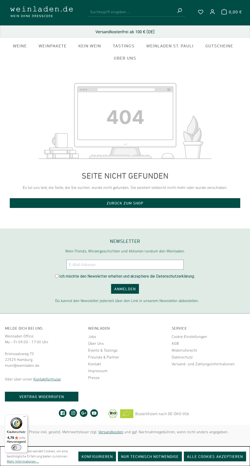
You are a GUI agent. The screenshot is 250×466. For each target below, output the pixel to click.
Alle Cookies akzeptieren (215, 456)
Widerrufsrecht (184, 350)
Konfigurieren (97, 456)
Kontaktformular (47, 379)
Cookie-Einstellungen (189, 336)
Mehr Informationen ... (23, 461)
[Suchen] (179, 12)
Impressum (98, 370)
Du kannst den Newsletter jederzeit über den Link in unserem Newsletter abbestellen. (127, 300)
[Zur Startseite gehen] (41, 12)
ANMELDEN (124, 289)
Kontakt (94, 364)
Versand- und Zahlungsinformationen (203, 364)
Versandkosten (110, 432)
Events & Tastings (103, 350)
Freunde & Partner (103, 357)
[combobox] (131, 12)
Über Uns (96, 343)
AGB (175, 343)
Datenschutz (182, 357)
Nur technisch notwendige (150, 456)
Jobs (92, 336)
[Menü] (25, 418)
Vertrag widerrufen (41, 396)
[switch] (16, 447)
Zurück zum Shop (125, 203)
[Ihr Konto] (212, 11)
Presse (94, 377)
